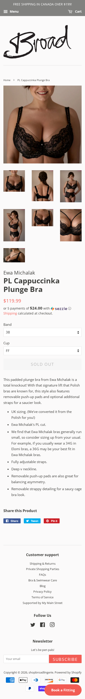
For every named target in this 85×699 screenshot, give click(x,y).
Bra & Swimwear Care (42, 580)
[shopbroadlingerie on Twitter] (32, 626)
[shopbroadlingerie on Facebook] (42, 626)
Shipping (10, 313)
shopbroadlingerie (41, 672)
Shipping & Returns (43, 564)
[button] (42, 308)
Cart (78, 11)
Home (6, 80)
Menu (14, 11)
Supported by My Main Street (43, 603)
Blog (43, 586)
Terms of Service (42, 597)
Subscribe (65, 659)
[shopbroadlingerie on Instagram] (52, 626)
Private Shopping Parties (42, 569)
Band (7, 324)
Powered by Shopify (68, 672)
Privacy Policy (42, 591)
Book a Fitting (63, 690)
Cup (6, 343)
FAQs (42, 575)
